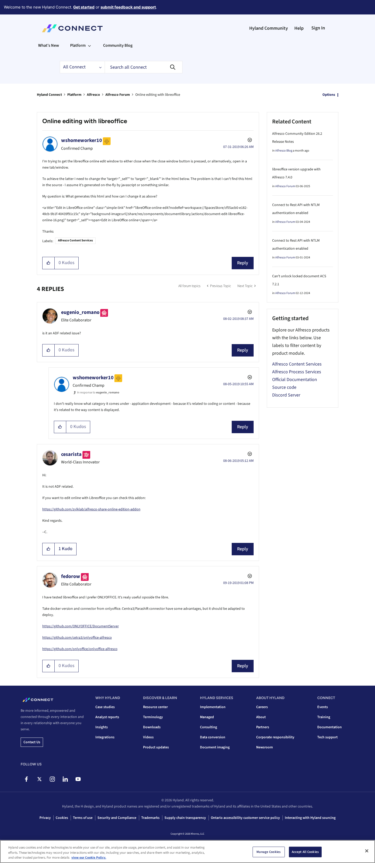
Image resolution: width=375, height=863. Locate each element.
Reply (242, 263)
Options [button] (328, 94)
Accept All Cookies (305, 851)
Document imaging (215, 747)
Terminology (153, 717)
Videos (148, 737)
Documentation (329, 727)
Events (322, 707)
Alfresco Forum (117, 94)
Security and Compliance (116, 817)
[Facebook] (26, 779)
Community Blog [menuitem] (117, 45)
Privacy (45, 817)
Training (323, 717)
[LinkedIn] (65, 779)
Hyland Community (268, 28)
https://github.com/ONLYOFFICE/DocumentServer (80, 626)
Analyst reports (107, 717)
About (261, 717)
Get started (84, 7)
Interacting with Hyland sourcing (310, 817)
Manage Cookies (268, 851)
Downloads (152, 727)
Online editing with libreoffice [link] (157, 94)
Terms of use (83, 817)
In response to (98, 392)
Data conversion (212, 737)
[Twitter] (39, 779)
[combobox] (143, 67)
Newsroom (264, 747)
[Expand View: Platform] (89, 45)
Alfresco (93, 94)
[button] (49, 263)
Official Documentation (294, 379)
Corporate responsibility (275, 737)
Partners (262, 727)
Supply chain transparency (185, 817)
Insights (101, 727)
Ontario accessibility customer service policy (245, 817)
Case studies (105, 707)
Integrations (104, 737)
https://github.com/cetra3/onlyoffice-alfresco (77, 637)
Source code (284, 387)
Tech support (327, 737)
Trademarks (150, 817)
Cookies (62, 817)
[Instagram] (52, 779)
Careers (262, 707)
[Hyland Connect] (72, 28)
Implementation (213, 707)
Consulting (208, 727)
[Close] (366, 851)
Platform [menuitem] (78, 45)
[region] (187, 851)
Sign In (318, 28)
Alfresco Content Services (75, 240)
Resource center (155, 707)
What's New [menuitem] (48, 45)
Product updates (156, 747)
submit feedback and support (128, 7)
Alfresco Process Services (296, 372)
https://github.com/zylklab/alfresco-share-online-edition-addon (91, 509)
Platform (74, 94)
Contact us (31, 742)
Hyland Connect (49, 94)
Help (299, 28)
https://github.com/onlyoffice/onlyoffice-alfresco (80, 649)
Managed (207, 717)
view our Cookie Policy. (88, 857)
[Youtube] (78, 779)
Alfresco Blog (283, 150)
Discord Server (286, 395)
